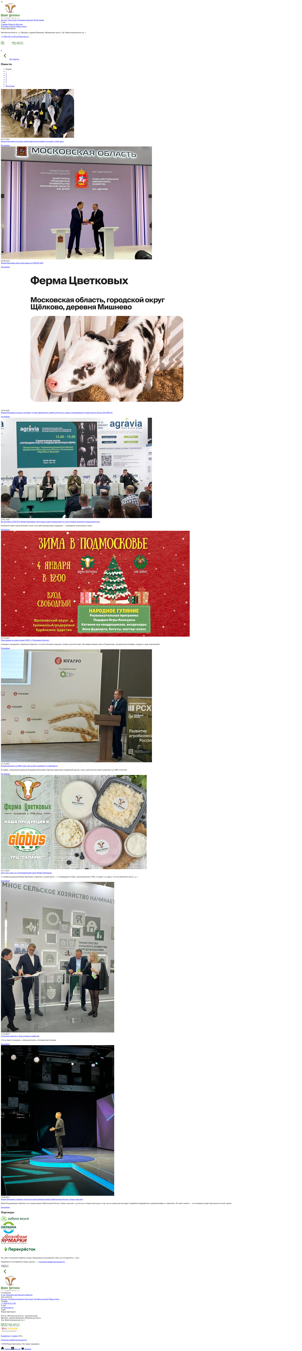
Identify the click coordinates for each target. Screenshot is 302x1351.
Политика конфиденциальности (14, 1340)
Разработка (5, 1336)
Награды (19, 24)
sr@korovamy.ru (22, 37)
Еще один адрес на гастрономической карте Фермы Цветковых (26, 873)
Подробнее (5, 145)
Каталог (4, 20)
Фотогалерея (39, 20)
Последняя (10, 86)
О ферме (4, 24)
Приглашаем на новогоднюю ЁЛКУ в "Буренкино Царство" (25, 640)
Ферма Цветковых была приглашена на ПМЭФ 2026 (22, 263)
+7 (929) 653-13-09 (8, 37)
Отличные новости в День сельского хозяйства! (20, 1036)
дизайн (14, 1336)
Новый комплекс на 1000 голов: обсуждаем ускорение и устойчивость (29, 766)
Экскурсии (12, 20)
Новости (11, 24)
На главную (14, 59)
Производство (11, 1295)
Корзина (28, 1349)
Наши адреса (21, 26)
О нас (3, 1295)
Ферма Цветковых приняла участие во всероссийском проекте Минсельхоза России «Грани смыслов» (42, 1199)
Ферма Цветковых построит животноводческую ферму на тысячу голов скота (32, 141)
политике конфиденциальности (52, 1262)
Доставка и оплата (8, 26)
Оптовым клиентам (25, 20)
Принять (5, 1266)
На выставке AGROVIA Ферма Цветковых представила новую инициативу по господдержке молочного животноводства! (50, 522)
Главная (7, 1349)
